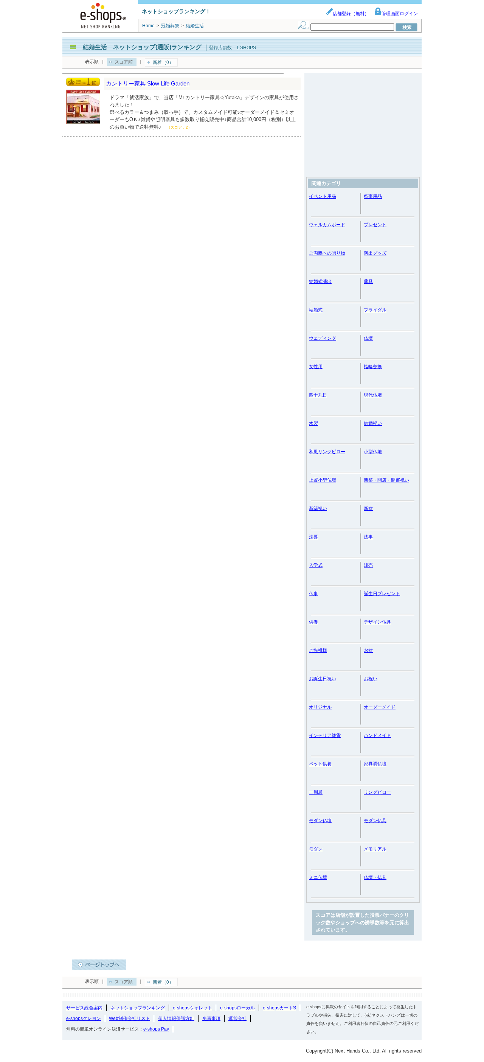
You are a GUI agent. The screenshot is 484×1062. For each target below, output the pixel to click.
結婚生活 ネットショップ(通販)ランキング (142, 47)
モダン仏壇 (320, 820)
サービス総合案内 (84, 1008)
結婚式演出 (320, 281)
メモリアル (375, 849)
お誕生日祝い (322, 678)
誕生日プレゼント (382, 593)
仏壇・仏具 (375, 877)
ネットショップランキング (137, 1008)
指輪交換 (373, 366)
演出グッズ (375, 253)
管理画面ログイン (400, 13)
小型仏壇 (373, 451)
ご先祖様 (318, 650)
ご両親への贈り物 (327, 253)
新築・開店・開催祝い (386, 480)
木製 (313, 423)
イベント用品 (322, 196)
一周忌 (316, 792)
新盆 (368, 508)
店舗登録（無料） (351, 13)
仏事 (313, 593)
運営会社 (237, 1018)
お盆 (368, 650)
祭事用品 (373, 196)
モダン (316, 849)
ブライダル (375, 310)
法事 (368, 537)
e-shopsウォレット (192, 1008)
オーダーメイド (380, 707)
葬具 (368, 281)
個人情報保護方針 (176, 1018)
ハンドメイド (377, 735)
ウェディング (322, 338)
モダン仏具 (375, 820)
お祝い (370, 678)
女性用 (316, 366)
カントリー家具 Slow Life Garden (147, 83)
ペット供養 (320, 764)
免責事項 (211, 1018)
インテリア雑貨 (325, 735)
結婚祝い (373, 423)
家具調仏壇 (375, 764)
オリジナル (320, 707)
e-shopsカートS (279, 1008)
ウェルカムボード (327, 224)
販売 (368, 565)
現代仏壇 (373, 395)
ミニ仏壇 (318, 877)
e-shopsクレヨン (83, 1018)
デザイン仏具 (377, 622)
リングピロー (377, 792)
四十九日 (318, 395)
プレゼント (375, 224)
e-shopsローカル (237, 1008)
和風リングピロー (327, 451)
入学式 (316, 565)
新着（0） (163, 62)
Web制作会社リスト (129, 1018)
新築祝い (318, 508)
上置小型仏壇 (322, 480)
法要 (313, 537)
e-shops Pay (156, 1029)
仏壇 (368, 338)
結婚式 (316, 310)
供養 (313, 622)
